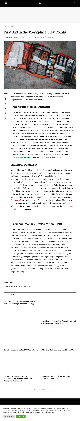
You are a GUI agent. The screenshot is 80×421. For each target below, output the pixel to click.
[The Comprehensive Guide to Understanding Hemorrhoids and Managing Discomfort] (21, 364)
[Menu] (6, 3)
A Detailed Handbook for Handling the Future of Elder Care (57, 377)
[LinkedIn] (6, 108)
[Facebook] (6, 99)
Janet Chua (8, 37)
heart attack (16, 200)
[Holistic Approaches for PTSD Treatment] (21, 337)
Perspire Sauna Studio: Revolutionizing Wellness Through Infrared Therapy (20, 302)
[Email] (6, 118)
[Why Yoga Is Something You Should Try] (58, 337)
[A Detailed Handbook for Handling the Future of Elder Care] (58, 364)
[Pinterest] (6, 113)
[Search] (74, 3)
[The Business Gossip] (40, 3)
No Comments (39, 37)
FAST (70, 206)
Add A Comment (40, 389)
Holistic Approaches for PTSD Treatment (21, 350)
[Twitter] (6, 104)
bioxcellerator (17, 157)
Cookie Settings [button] (9, 416)
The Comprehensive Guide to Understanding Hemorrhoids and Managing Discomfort (18, 378)
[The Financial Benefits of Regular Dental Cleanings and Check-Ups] (58, 308)
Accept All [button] (21, 416)
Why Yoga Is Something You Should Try (57, 350)
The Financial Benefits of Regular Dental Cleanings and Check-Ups (58, 322)
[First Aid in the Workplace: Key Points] (40, 65)
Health (28, 37)
